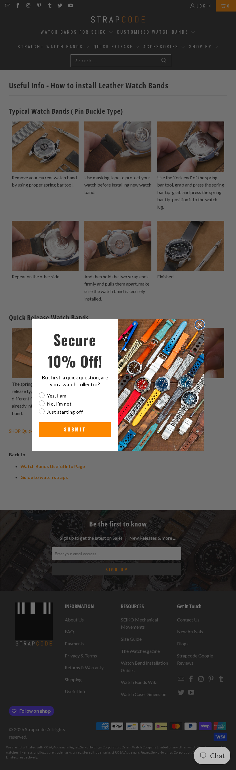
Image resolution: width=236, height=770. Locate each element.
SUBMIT (75, 429)
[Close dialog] (199, 324)
